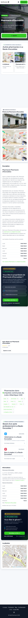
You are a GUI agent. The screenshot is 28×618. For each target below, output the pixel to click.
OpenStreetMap (19, 566)
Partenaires (11, 607)
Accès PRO (16, 609)
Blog (16, 607)
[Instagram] (14, 612)
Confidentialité (21, 607)
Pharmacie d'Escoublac (10, 502)
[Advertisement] (14, 91)
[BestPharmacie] (7, 2)
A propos (5, 607)
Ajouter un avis (7, 350)
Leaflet (13, 566)
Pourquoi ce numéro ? (19, 480)
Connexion (24, 2)
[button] (14, 555)
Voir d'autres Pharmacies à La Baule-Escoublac (14, 261)
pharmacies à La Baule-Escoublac (12, 231)
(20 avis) (10, 22)
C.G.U (10, 609)
